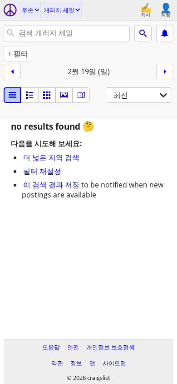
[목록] (12, 95)
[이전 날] (12, 71)
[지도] (81, 95)
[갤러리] (64, 95)
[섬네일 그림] (29, 95)
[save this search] (164, 33)
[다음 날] (164, 71)
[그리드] (46, 95)
